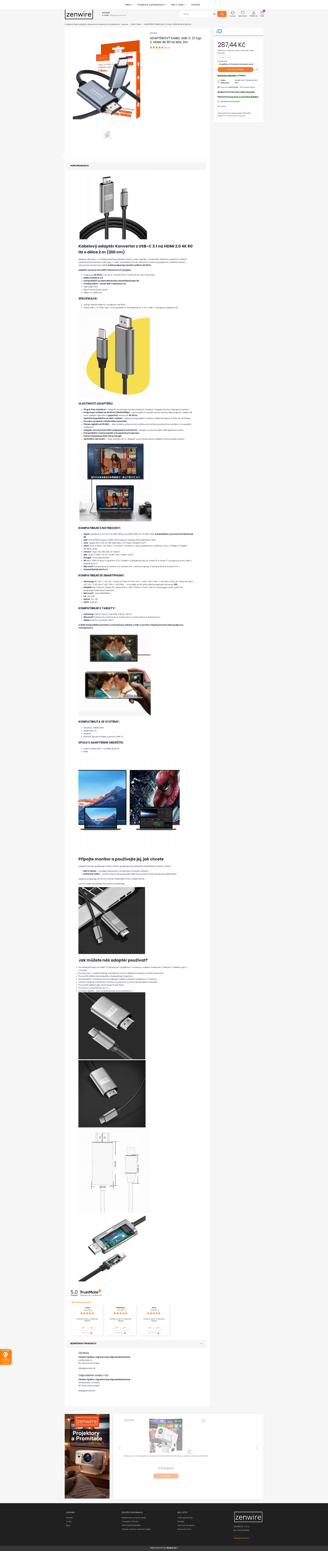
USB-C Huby (136, 24)
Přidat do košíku (235, 69)
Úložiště (181, 1521)
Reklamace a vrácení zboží (134, 1517)
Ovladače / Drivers (130, 1521)
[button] (222, 14)
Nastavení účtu (184, 1529)
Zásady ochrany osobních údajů (136, 1529)
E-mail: (114, 15)
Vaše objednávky (185, 1517)
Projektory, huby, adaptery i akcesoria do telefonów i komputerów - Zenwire (96, 24)
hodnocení (96, 1295)
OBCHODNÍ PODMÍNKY (131, 1525)
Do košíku (166, 1476)
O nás (68, 1521)
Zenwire (153, 33)
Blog (68, 1525)
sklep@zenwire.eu (86, 1368)
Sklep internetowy (163, 1548)
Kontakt (69, 1517)
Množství (221, 53)
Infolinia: (106, 12)
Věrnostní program (186, 1525)
